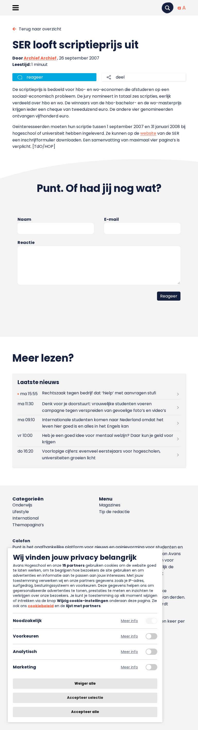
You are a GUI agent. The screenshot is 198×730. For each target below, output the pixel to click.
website (148, 133)
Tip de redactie (114, 512)
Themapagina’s (28, 525)
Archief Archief (40, 58)
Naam (24, 219)
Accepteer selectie (85, 697)
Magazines (109, 505)
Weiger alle (85, 683)
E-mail (111, 219)
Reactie (26, 242)
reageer (35, 77)
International (25, 518)
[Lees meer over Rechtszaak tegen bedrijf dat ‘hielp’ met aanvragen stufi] (99, 394)
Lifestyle (20, 512)
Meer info (129, 620)
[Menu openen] (15, 7)
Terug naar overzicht (40, 29)
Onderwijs (22, 505)
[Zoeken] (167, 8)
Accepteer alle (85, 711)
